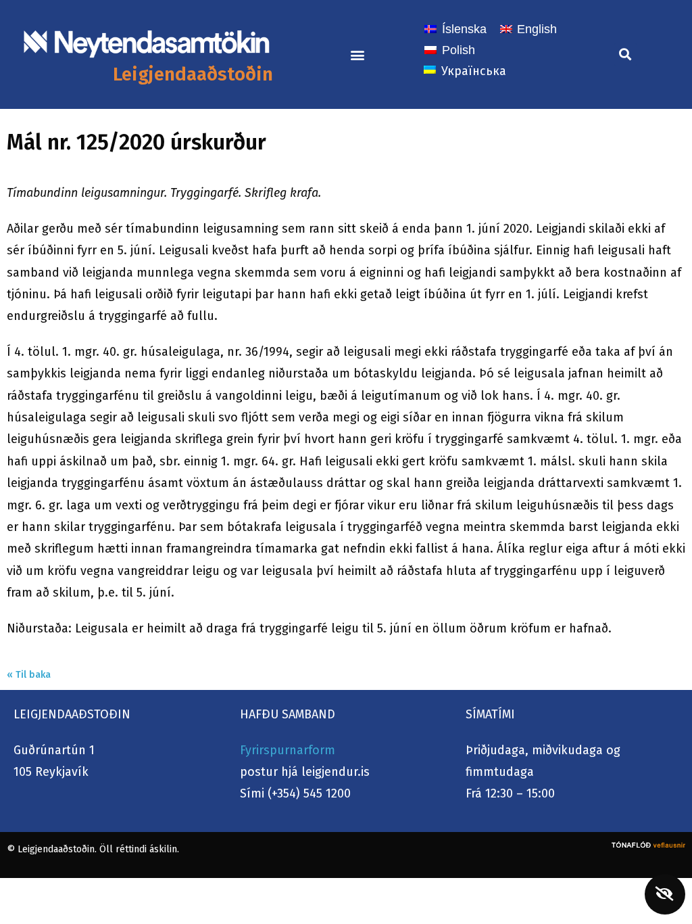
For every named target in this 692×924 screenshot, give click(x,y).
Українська (473, 71)
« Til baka (29, 674)
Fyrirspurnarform (287, 750)
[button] (357, 54)
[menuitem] (455, 29)
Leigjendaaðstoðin (193, 74)
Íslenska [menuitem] (464, 29)
